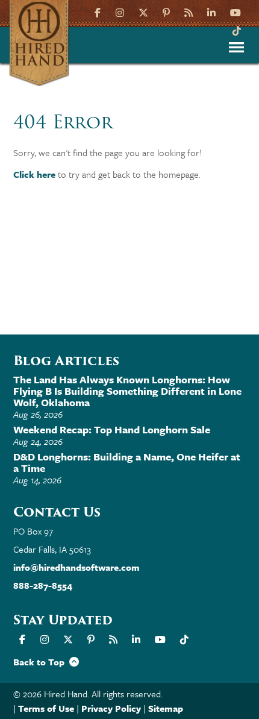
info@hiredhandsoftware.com (76, 567)
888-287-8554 (42, 585)
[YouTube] (235, 12)
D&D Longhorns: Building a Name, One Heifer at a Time (126, 462)
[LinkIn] (211, 12)
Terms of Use (46, 708)
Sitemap (165, 708)
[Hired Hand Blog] (188, 12)
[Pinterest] (166, 12)
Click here (34, 174)
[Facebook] (99, 12)
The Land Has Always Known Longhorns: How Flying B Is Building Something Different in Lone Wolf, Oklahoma (127, 391)
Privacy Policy (111, 708)
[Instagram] (120, 12)
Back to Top (41, 661)
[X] (143, 12)
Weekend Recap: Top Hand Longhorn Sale (111, 429)
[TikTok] (236, 30)
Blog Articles (66, 361)
